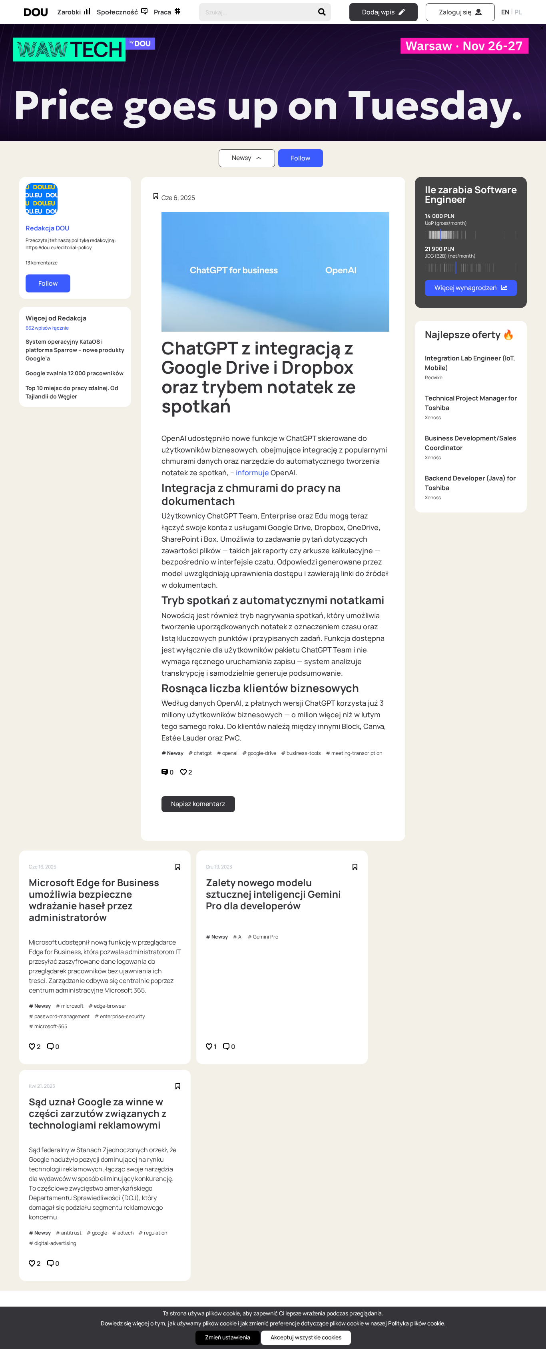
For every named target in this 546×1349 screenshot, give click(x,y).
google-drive (262, 753)
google (99, 1232)
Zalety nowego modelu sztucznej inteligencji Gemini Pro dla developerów (273, 894)
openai (229, 753)
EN (505, 12)
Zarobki (69, 12)
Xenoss (433, 417)
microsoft (72, 1006)
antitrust (71, 1232)
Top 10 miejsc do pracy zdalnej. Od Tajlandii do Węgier (72, 392)
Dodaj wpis (378, 12)
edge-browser (110, 1006)
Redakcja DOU (48, 228)
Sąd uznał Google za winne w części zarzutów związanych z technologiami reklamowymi (98, 1113)
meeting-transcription (356, 753)
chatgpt (203, 753)
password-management (62, 1016)
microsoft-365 (50, 1026)
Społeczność (117, 12)
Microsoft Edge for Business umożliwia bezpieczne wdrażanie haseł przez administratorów (94, 900)
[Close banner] (540, 26)
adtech (126, 1232)
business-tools (304, 753)
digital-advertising (55, 1243)
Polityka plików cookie (416, 1323)
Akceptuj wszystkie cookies (306, 1337)
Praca (162, 12)
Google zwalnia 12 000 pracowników (75, 373)
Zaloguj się (455, 12)
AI (240, 936)
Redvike (433, 377)
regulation (155, 1232)
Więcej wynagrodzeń (465, 287)
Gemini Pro (265, 936)
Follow (300, 158)
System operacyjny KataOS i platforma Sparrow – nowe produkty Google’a (75, 350)
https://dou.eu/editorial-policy (59, 247)
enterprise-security (122, 1016)
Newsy (175, 753)
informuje (252, 472)
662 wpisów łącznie (47, 327)
